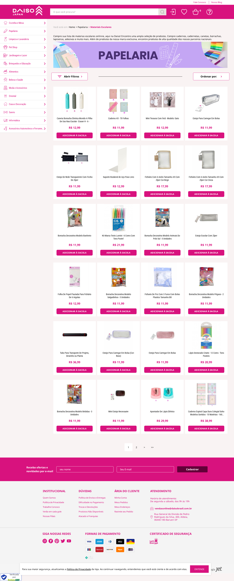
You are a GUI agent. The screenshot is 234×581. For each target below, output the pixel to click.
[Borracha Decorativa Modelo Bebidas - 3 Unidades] (74, 394)
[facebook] (45, 541)
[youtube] (69, 541)
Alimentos (13, 71)
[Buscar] (162, 11)
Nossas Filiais (49, 516)
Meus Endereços (122, 506)
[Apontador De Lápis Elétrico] (162, 394)
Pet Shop (12, 47)
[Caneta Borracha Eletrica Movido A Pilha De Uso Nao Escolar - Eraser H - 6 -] (74, 101)
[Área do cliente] (173, 12)
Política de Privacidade (53, 502)
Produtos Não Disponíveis (91, 511)
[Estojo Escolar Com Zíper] (206, 218)
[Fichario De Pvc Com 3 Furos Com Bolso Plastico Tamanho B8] (162, 277)
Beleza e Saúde (15, 79)
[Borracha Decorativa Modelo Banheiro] (74, 218)
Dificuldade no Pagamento (91, 502)
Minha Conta (120, 497)
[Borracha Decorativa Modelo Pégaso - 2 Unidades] (206, 277)
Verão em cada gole (52, 511)
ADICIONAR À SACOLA (74, 135)
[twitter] (63, 541)
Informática (14, 120)
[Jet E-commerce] (212, 569)
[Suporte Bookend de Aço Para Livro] (118, 159)
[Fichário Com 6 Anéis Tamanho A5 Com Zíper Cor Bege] (162, 159)
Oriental (12, 96)
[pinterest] (57, 541)
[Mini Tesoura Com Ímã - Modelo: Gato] (162, 101)
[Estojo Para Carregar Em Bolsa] (206, 101)
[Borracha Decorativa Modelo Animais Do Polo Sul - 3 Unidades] (162, 218)
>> (152, 447)
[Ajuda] (209, 12)
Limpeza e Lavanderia (18, 39)
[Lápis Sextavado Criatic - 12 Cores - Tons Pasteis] (206, 335)
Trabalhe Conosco (51, 506)
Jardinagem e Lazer (17, 55)
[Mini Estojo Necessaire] (118, 394)
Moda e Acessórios (17, 88)
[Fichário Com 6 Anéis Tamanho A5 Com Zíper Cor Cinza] (206, 159)
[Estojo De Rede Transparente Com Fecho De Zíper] (74, 159)
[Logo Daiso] (27, 12)
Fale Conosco (199, 2)
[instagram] (51, 541)
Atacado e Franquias (88, 516)
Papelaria (13, 31)
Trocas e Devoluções (88, 506)
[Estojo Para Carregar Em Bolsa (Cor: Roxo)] (118, 335)
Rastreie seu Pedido (123, 511)
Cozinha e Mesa (16, 23)
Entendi (199, 569)
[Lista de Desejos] (184, 12)
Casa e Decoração (17, 104)
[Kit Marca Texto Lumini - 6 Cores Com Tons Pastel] (118, 218)
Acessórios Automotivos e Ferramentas (27, 128)
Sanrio (11, 112)
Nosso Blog (216, 2)
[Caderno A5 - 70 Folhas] (118, 101)
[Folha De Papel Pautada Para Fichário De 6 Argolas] (74, 277)
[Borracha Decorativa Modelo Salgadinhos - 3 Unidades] (118, 277)
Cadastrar (192, 469)
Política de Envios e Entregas (92, 497)
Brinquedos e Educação (19, 63)
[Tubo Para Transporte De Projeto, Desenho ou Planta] (74, 335)
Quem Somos (49, 497)
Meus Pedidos (121, 502)
